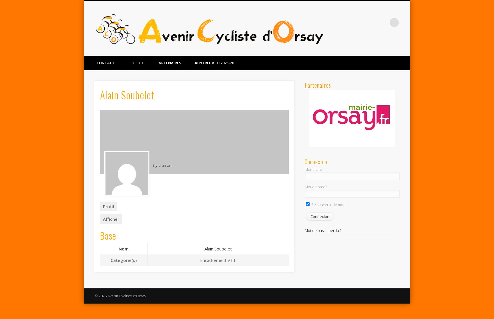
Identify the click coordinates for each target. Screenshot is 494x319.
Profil (108, 206)
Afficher (111, 219)
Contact (106, 62)
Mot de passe (316, 186)
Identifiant (313, 169)
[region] (352, 118)
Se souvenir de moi (327, 204)
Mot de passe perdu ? (323, 230)
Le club (135, 62)
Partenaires (168, 62)
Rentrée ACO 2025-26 (214, 62)
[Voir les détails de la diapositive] (352, 118)
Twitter (382, 22)
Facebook (370, 22)
